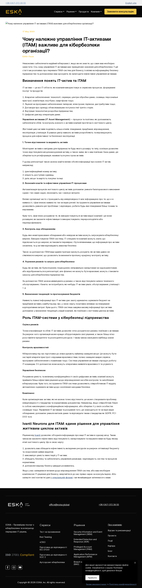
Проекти (112, 535)
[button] (120, 11)
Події (110, 541)
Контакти (112, 556)
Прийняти (92, 578)
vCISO (42, 542)
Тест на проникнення (50, 532)
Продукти (84, 11)
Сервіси (58, 11)
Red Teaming (46, 537)
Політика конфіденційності (122, 584)
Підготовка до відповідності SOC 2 (53, 556)
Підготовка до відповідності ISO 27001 (53, 548)
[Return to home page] (14, 12)
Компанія (95, 11)
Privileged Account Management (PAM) (83, 548)
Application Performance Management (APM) (85, 555)
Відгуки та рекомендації (119, 530)
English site (130, 3)
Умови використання (96, 584)
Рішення (70, 11)
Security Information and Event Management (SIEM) (88, 533)
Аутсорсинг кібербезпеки (52, 562)
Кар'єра (111, 546)
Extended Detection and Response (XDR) (85, 540)
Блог (110, 551)
